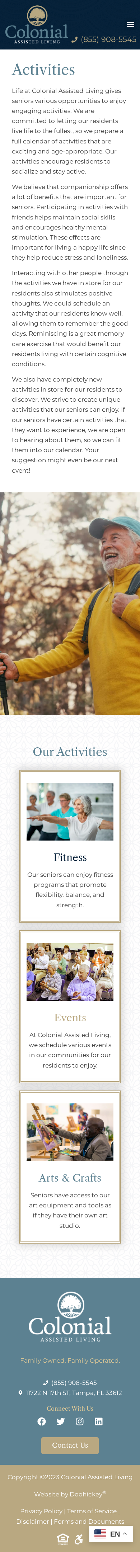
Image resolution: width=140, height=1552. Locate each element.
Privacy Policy (41, 1511)
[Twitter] (60, 1421)
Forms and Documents (89, 1521)
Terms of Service (92, 1511)
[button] (130, 24)
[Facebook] (41, 1421)
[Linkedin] (98, 1421)
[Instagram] (79, 1421)
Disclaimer (32, 1521)
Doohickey (88, 1494)
